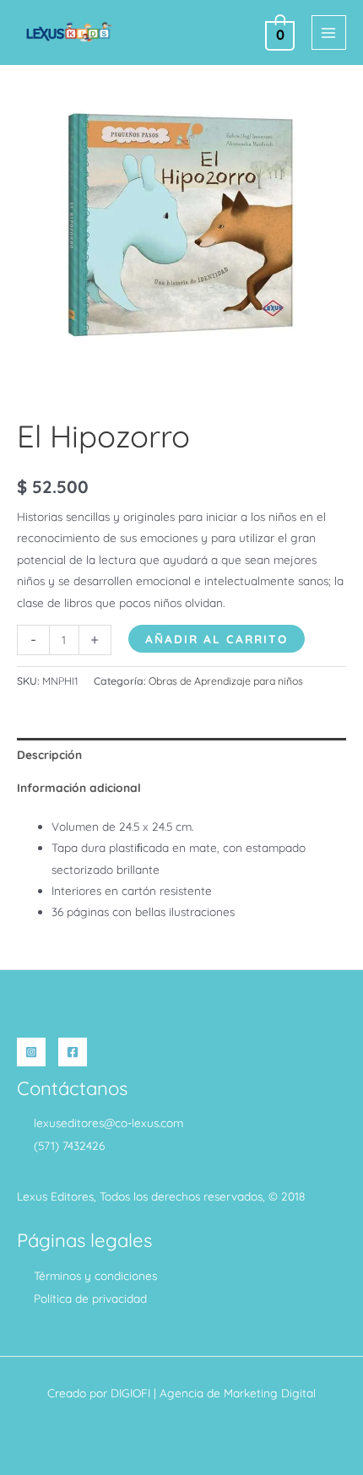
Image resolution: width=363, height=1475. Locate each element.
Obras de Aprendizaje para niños (226, 681)
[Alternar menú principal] (329, 32)
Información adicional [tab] (79, 787)
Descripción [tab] (49, 754)
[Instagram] (31, 1052)
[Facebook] (72, 1052)
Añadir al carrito (216, 639)
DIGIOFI (130, 1393)
